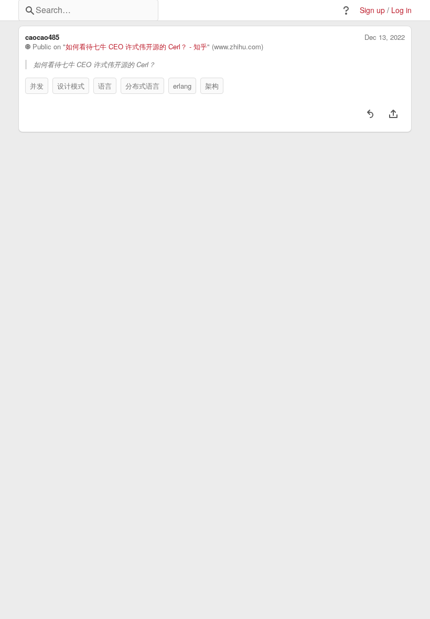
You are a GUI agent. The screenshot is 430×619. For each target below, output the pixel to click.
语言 (105, 85)
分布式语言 (142, 85)
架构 (212, 85)
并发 (37, 85)
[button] (346, 10)
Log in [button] (401, 10)
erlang (182, 85)
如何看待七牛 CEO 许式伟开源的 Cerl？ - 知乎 (136, 46)
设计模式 (70, 85)
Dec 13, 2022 (384, 37)
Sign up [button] (372, 10)
